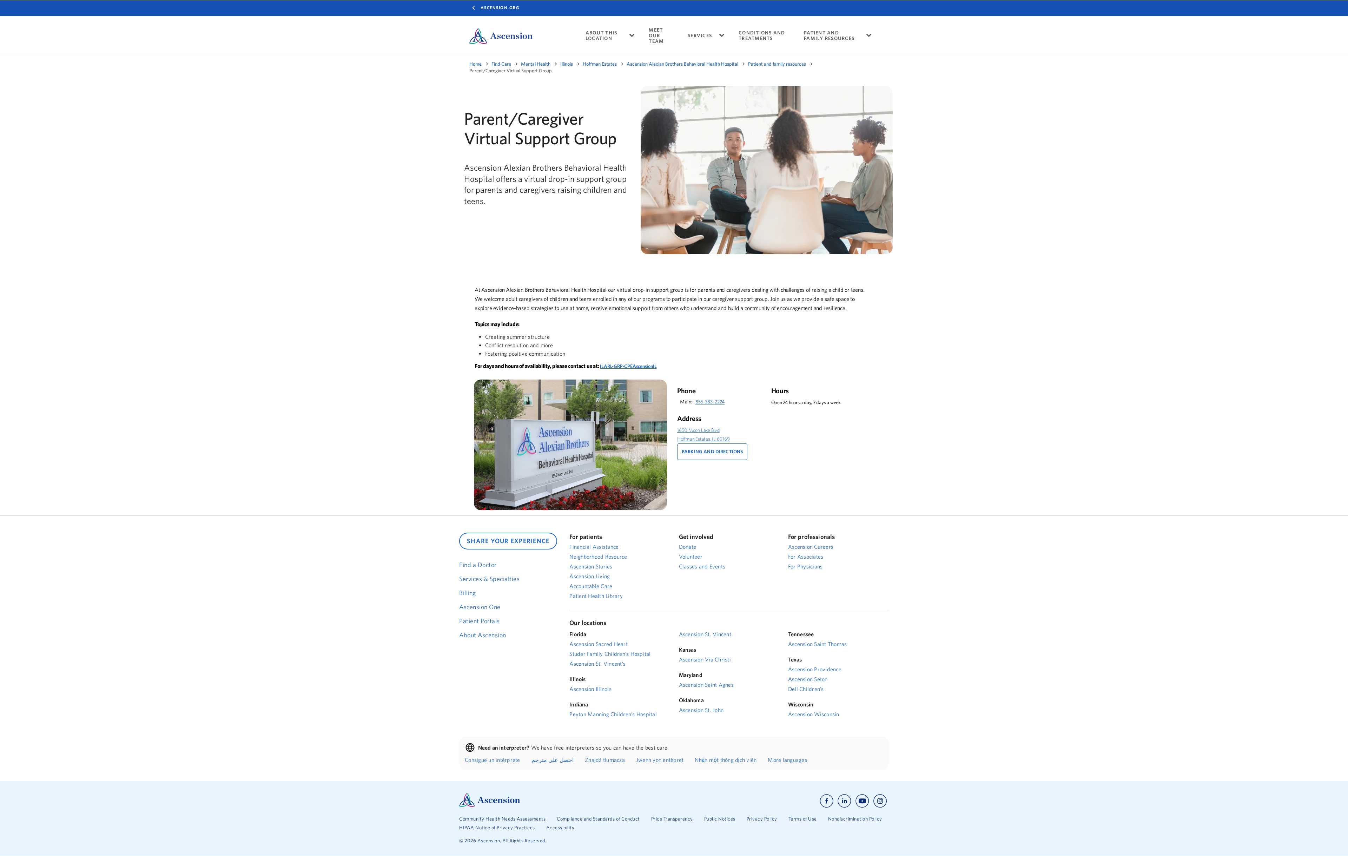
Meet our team (656, 35)
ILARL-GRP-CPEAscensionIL (628, 366)
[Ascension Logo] (489, 805)
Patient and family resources (777, 64)
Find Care (501, 64)
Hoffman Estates (600, 64)
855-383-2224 (710, 401)
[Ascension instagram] (880, 801)
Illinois (566, 64)
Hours (780, 390)
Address (689, 418)
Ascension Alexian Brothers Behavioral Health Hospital (682, 64)
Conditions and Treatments (762, 35)
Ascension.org (500, 7)
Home (475, 64)
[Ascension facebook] (826, 801)
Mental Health (535, 64)
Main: (686, 401)
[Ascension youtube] (862, 801)
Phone (686, 390)
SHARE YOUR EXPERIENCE (508, 541)
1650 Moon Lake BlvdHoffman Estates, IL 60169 (703, 434)
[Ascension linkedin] (844, 801)
